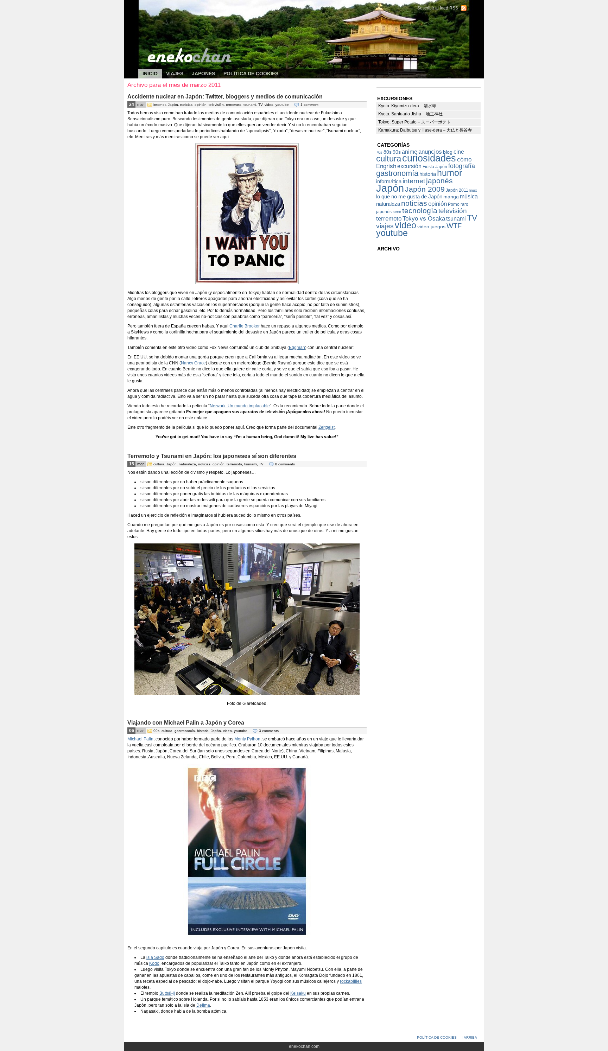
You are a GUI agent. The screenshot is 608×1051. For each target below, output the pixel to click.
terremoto (233, 105)
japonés (439, 181)
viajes (385, 226)
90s (156, 731)
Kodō (154, 963)
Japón (173, 105)
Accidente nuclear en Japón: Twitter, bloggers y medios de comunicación (225, 97)
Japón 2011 (457, 190)
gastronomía (185, 731)
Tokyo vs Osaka (424, 218)
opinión (201, 105)
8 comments (285, 464)
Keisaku (298, 993)
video (269, 105)
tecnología (419, 210)
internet (159, 105)
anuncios (430, 151)
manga (451, 196)
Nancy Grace (193, 363)
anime (409, 151)
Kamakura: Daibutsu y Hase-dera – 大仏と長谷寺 (425, 130)
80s (388, 152)
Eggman (297, 347)
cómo (464, 159)
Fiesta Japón (435, 166)
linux (473, 190)
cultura (158, 464)
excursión (409, 166)
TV (260, 105)
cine (459, 151)
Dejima (203, 1005)
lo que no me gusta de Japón (409, 196)
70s (379, 152)
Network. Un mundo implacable (240, 405)
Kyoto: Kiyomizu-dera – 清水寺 (407, 105)
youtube (282, 105)
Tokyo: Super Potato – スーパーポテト (414, 122)
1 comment (309, 105)
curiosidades (429, 158)
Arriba (470, 1037)
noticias (186, 105)
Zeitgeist (326, 427)
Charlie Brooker (244, 326)
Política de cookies (250, 73)
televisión (216, 105)
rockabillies (351, 981)
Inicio (150, 73)
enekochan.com (194, 10)
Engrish (386, 166)
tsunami (249, 105)
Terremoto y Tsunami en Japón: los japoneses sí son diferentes (211, 456)
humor (449, 173)
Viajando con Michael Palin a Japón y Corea (185, 723)
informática (388, 181)
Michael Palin (140, 739)
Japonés (203, 73)
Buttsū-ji (167, 993)
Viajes (174, 73)
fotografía (461, 166)
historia (203, 731)
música (469, 196)
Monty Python (247, 739)
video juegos (431, 226)
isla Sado (155, 957)
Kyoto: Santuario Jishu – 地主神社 (410, 114)
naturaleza (187, 464)
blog (447, 152)
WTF (454, 226)
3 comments (269, 731)
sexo (397, 212)
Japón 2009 (425, 189)
